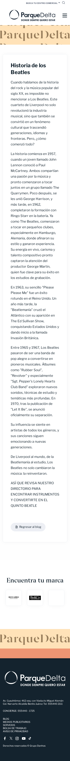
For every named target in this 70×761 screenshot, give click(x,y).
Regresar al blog (30, 527)
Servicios (9, 725)
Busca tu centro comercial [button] (42, 3)
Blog (6, 718)
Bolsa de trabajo (14, 728)
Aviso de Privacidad (15, 731)
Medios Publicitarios (16, 721)
